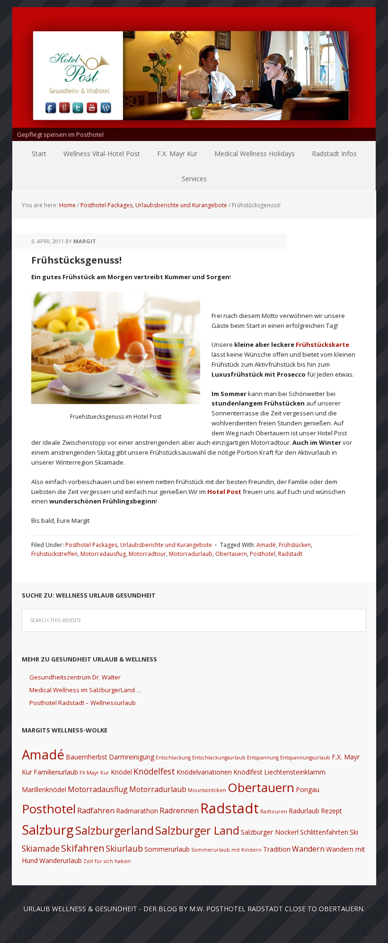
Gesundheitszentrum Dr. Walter (75, 677)
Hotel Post (225, 491)
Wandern (308, 849)
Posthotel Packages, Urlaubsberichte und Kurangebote (138, 545)
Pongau (307, 789)
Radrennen (179, 810)
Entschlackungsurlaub (219, 757)
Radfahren (96, 810)
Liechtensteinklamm (295, 771)
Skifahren (83, 848)
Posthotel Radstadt (244, 908)
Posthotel (262, 554)
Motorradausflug (103, 554)
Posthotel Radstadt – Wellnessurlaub (82, 702)
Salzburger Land (197, 830)
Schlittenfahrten (324, 832)
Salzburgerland (114, 830)
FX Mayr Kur (94, 772)
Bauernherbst (86, 756)
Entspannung (263, 757)
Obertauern (231, 554)
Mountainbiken (207, 790)
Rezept (331, 810)
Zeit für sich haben (107, 861)
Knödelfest (154, 771)
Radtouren (273, 811)
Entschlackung (173, 757)
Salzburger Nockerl (270, 832)
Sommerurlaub (167, 849)
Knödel (121, 771)
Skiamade (41, 848)
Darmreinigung (131, 756)
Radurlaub (304, 810)
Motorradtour (147, 554)
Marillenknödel (44, 789)
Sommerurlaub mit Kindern (226, 849)
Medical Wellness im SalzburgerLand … (85, 690)
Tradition (277, 849)
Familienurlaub (56, 771)
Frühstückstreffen (54, 554)
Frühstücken (295, 545)
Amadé (266, 545)
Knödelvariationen (204, 771)
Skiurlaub (124, 848)
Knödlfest (248, 771)
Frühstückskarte (322, 344)
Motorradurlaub (190, 554)
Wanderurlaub (60, 860)
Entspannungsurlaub (305, 757)
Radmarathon (137, 810)
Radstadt (290, 554)
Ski (354, 832)
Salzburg (48, 829)
